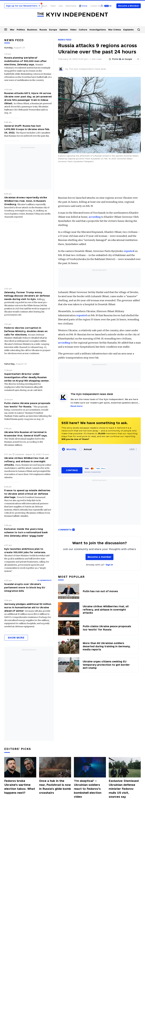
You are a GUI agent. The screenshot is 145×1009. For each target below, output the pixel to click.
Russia (43, 29)
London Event (97, 6)
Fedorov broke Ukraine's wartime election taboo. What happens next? (19, 786)
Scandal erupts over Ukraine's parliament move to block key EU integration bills (24, 587)
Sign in (109, 564)
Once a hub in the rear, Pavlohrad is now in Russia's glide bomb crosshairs (55, 786)
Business (32, 29)
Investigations (97, 29)
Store (84, 6)
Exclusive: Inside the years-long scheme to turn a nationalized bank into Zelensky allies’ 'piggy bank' (26, 532)
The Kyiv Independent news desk (87, 69)
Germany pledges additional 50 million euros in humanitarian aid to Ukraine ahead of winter (27, 607)
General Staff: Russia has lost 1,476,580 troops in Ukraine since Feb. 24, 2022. (27, 129)
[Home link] (72, 14)
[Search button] (139, 30)
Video (73, 29)
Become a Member (128, 6)
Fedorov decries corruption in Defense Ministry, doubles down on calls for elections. (25, 331)
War (12, 29)
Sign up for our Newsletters (23, 6)
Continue (72, 470)
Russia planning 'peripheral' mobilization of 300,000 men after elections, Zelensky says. (25, 61)
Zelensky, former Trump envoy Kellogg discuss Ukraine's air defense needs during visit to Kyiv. (27, 295)
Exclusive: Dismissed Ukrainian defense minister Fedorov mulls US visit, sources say (124, 788)
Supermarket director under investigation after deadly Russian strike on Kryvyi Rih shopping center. (26, 377)
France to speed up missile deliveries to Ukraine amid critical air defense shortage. (27, 493)
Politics (21, 29)
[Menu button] (5, 29)
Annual (88, 449)
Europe (53, 29)
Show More (16, 637)
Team (53, 6)
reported (129, 251)
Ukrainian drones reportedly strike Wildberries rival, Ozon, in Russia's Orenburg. (25, 201)
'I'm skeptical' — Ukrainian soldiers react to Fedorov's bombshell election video (87, 788)
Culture (83, 29)
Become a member (99, 557)
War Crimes (114, 29)
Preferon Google (122, 59)
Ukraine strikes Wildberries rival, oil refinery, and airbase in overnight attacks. (26, 461)
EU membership (45, 580)
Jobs (60, 6)
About (44, 6)
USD (132, 449)
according (95, 216)
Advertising (71, 6)
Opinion (63, 29)
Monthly (71, 449)
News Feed (64, 39)
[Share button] (138, 59)
